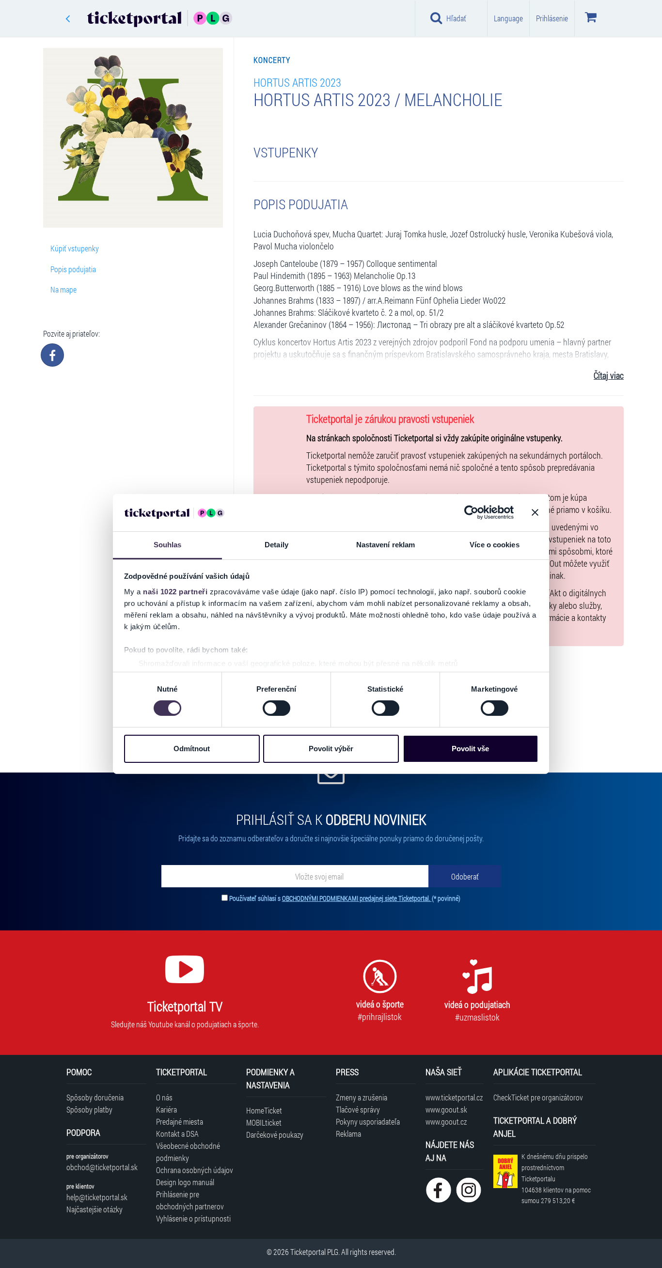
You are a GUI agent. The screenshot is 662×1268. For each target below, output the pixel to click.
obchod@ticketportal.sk (102, 1167)
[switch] (276, 708)
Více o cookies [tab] (494, 545)
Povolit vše (470, 748)
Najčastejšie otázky (94, 1209)
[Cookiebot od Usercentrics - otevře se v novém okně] (471, 512)
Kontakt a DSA (177, 1134)
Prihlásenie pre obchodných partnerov (190, 1200)
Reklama (348, 1134)
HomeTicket (264, 1110)
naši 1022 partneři (175, 592)
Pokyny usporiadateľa (368, 1121)
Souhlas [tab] (168, 545)
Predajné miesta (179, 1121)
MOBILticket (264, 1122)
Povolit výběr (331, 748)
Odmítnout (191, 748)
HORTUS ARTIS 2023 (297, 82)
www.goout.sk (446, 1109)
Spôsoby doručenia (95, 1097)
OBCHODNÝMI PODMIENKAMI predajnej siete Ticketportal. (357, 898)
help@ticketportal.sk (96, 1197)
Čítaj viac (609, 375)
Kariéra (166, 1109)
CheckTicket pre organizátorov (538, 1097)
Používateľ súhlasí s (344, 898)
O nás (164, 1097)
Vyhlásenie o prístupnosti (193, 1218)
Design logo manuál (185, 1182)
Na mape (63, 289)
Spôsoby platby (89, 1109)
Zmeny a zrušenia (361, 1097)
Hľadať (456, 18)
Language (508, 18)
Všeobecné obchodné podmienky (188, 1152)
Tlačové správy (358, 1109)
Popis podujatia (73, 269)
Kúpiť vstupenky (74, 248)
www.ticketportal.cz (454, 1097)
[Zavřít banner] (535, 512)
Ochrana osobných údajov (194, 1170)
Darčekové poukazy (274, 1134)
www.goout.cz (446, 1121)
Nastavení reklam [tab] (385, 545)
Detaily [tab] (276, 545)
